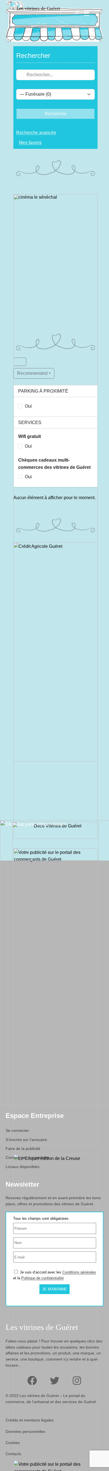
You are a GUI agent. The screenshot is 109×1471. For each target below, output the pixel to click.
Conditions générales (79, 1272)
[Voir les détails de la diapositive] (55, 334)
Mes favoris (30, 142)
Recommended (32, 373)
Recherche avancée (36, 132)
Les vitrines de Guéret (38, 8)
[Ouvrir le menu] (86, 13)
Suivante (90, 333)
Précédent (20, 333)
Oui (28, 406)
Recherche (56, 113)
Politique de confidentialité (42, 1278)
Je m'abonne (54, 1289)
